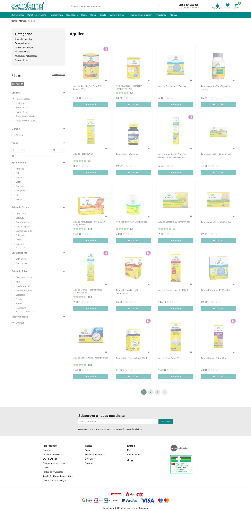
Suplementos (17, 15)
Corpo (93, 15)
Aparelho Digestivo (23, 39)
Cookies (46, 467)
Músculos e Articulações (26, 56)
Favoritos (89, 463)
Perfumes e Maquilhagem (140, 15)
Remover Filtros (58, 75)
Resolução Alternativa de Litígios (57, 476)
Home (14, 21)
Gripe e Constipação (24, 47)
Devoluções (90, 459)
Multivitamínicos (22, 52)
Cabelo (102, 15)
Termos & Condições (132, 429)
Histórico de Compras (95, 454)
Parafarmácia (56, 15)
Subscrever (165, 421)
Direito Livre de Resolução (54, 480)
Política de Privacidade (53, 472)
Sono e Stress (21, 60)
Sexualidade (72, 15)
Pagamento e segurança (54, 463)
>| (165, 392)
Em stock (16, 84)
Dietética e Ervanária (36, 15)
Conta (87, 450)
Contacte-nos (133, 454)
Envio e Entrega (50, 459)
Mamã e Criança (117, 15)
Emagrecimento (22, 43)
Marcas (173, 15)
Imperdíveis (161, 15)
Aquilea (31, 21)
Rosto (84, 15)
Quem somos (49, 450)
